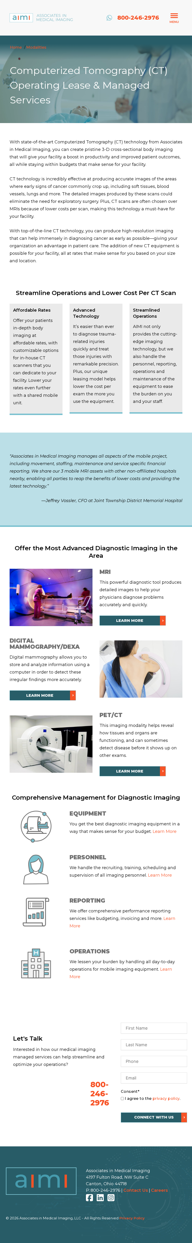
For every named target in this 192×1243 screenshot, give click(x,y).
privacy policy (166, 1098)
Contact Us (135, 1190)
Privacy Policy (132, 1218)
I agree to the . (152, 1098)
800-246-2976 (105, 1190)
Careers (159, 1190)
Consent (130, 1091)
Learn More (165, 831)
